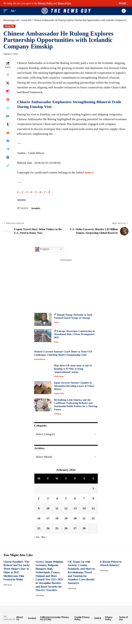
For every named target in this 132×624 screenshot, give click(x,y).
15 (93, 508)
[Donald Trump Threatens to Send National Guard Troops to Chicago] (42, 319)
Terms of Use (64, 3)
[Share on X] (8, 83)
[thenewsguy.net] (66, 10)
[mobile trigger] (6, 10)
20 (75, 518)
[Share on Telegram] (8, 149)
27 (75, 528)
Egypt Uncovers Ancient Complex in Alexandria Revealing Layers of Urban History (74, 385)
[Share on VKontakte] (8, 141)
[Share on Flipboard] (8, 91)
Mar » (44, 537)
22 (93, 518)
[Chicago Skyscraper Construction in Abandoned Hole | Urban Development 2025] (42, 335)
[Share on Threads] (8, 157)
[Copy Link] (8, 165)
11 (57, 508)
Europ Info (9, 26)
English (44, 249)
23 (38, 528)
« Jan (36, 537)
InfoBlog (57, 414)
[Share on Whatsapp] (8, 108)
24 (48, 528)
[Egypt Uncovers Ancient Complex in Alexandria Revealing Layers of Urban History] (42, 387)
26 (66, 528)
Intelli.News (59, 376)
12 (66, 508)
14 (84, 508)
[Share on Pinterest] (8, 99)
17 (48, 518)
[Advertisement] (66, 283)
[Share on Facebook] (8, 75)
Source (89, 172)
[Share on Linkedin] (8, 116)
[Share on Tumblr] (8, 124)
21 (84, 518)
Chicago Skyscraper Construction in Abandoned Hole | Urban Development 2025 (74, 334)
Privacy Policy (45, 3)
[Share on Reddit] (8, 132)
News (56, 322)
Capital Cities (59, 393)
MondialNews (39, 359)
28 (84, 528)
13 (75, 508)
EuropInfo (35, 208)
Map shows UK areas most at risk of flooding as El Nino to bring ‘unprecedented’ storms (73, 368)
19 (66, 518)
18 (56, 518)
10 (48, 508)
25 (56, 528)
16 (38, 518)
